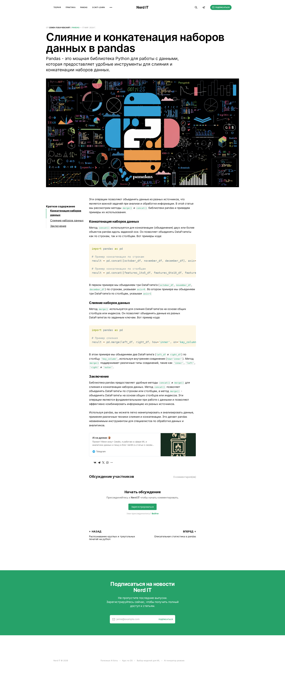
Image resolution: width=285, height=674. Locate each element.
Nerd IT (142, 7)
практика (70, 7)
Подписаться (222, 7)
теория (57, 7)
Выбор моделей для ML (148, 660)
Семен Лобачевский (59, 27)
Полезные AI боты (109, 660)
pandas (84, 7)
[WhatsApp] (107, 462)
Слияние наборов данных (67, 220)
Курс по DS (127, 660)
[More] (111, 7)
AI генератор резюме (174, 660)
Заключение (58, 226)
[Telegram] (99, 462)
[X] (103, 462)
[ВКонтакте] (95, 462)
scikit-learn (98, 7)
